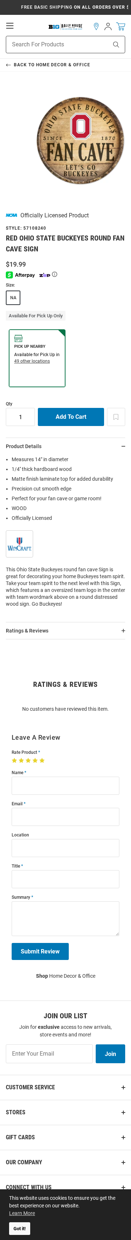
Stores (15, 1112)
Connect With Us (29, 1187)
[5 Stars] (42, 760)
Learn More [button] (22, 1213)
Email (17, 804)
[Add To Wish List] (116, 417)
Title (16, 866)
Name (17, 773)
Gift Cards (20, 1137)
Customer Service (30, 1087)
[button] (96, 26)
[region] (65, 534)
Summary (21, 897)
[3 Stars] (28, 760)
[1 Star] (15, 760)
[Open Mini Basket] (120, 26)
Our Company (24, 1162)
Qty (9, 404)
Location (20, 835)
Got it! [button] (19, 1228)
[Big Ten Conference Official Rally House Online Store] (66, 26)
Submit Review (40, 951)
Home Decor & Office (65, 976)
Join (110, 1054)
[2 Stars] (22, 760)
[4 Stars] (35, 760)
